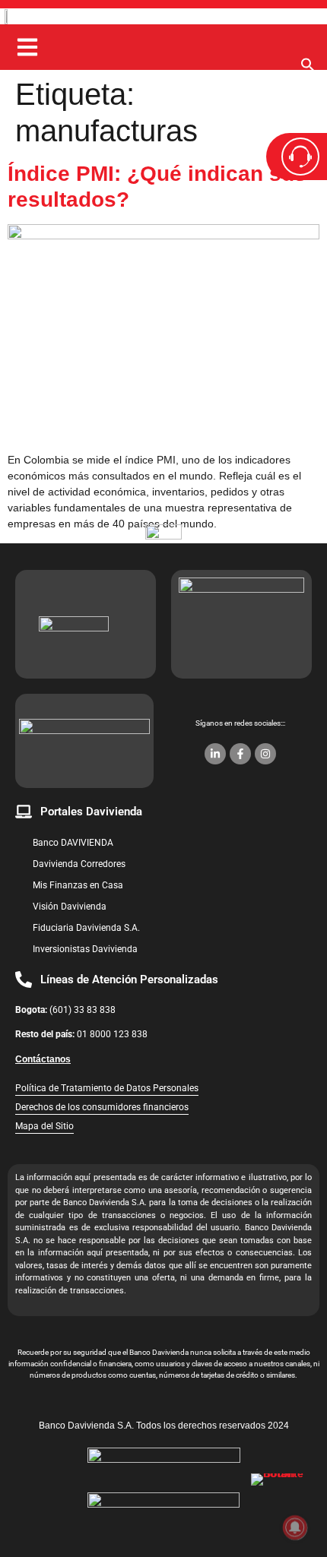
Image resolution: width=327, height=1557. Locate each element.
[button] (308, 68)
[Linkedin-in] (215, 753)
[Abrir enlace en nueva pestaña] (281, 1503)
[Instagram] (265, 753)
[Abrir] (27, 47)
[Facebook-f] (240, 753)
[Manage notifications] (295, 1527)
